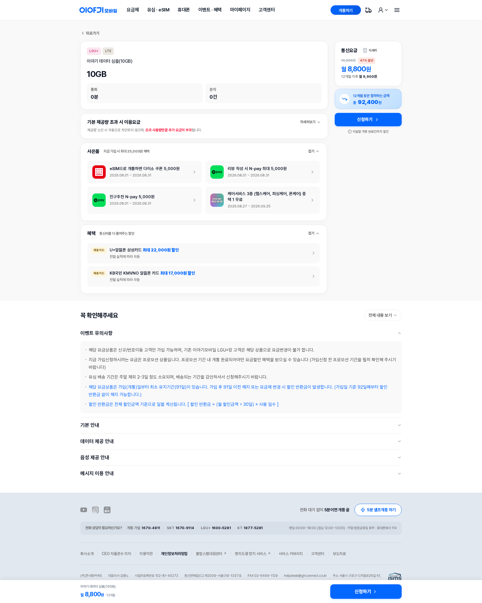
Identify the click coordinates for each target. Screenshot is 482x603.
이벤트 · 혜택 (210, 10)
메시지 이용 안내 (97, 473)
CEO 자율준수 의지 (116, 553)
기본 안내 (89, 425)
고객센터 (267, 10)
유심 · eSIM (158, 10)
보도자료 (339, 553)
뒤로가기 (92, 33)
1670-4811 (150, 528)
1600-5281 (221, 528)
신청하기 (364, 119)
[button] (370, 50)
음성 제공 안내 (94, 457)
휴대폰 (184, 10)
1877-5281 (253, 528)
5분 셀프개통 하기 (381, 509)
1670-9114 (184, 528)
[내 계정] (383, 10)
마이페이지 (240, 10)
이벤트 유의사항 (96, 333)
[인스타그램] (95, 510)
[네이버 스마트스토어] (107, 510)
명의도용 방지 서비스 (252, 553)
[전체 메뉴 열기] (397, 10)
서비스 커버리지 (291, 553)
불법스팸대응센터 (211, 553)
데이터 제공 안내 (97, 441)
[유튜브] (84, 510)
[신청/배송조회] (368, 10)
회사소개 (86, 553)
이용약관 (146, 553)
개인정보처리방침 (174, 553)
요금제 (133, 10)
